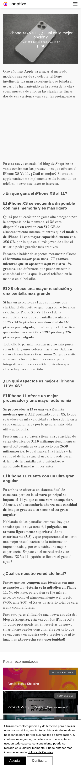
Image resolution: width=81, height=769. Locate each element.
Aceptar (15, 760)
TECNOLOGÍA (65, 696)
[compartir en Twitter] (42, 46)
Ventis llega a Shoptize (23, 683)
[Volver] (14, 3)
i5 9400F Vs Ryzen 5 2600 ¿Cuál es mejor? (38, 707)
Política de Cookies (40, 752)
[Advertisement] (40, 130)
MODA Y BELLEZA (62, 672)
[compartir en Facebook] (37, 46)
